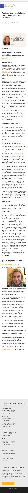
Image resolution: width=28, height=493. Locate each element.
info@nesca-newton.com (8, 349)
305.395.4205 (6, 444)
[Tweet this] (6, 26)
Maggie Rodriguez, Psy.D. (8, 264)
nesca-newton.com (7, 456)
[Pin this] (14, 26)
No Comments (14, 22)
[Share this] (3, 26)
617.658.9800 (6, 413)
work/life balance (19, 153)
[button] (2, 6)
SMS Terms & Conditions (8, 450)
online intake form (11, 335)
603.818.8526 (6, 426)
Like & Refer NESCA (8, 458)
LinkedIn (5, 460)
